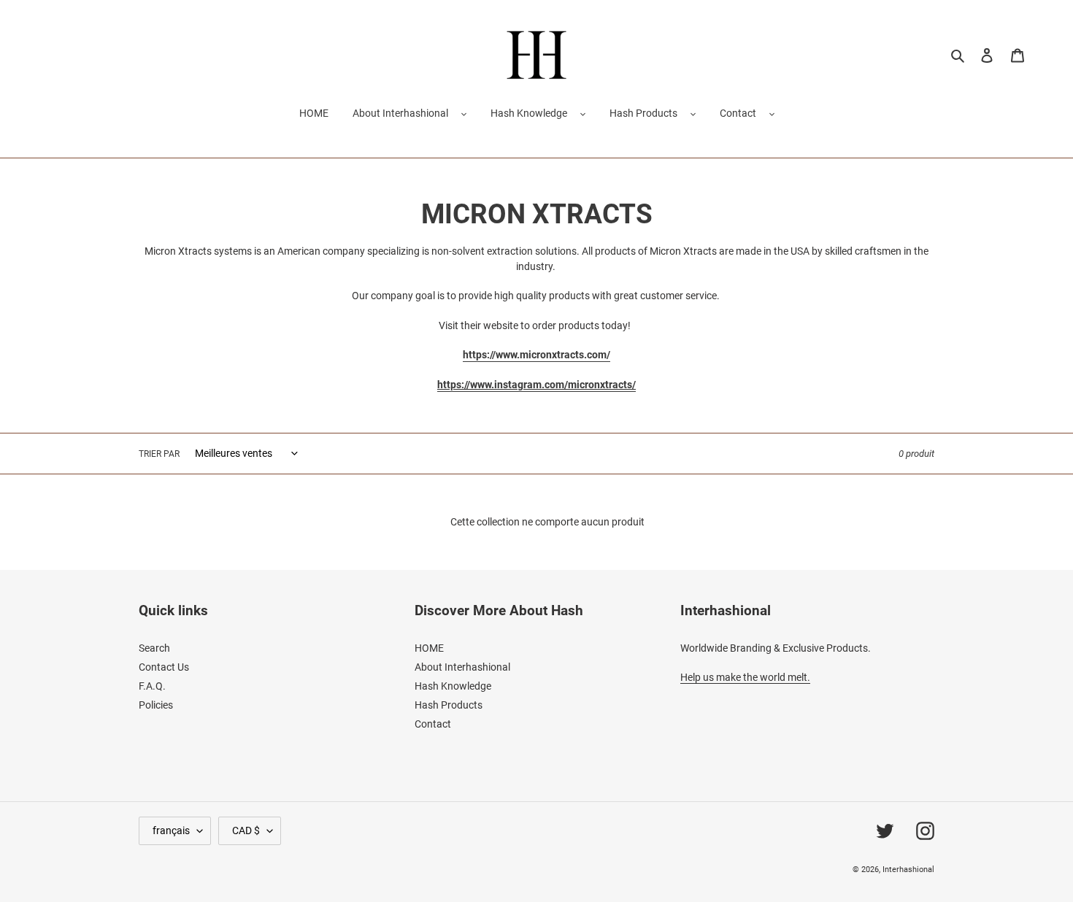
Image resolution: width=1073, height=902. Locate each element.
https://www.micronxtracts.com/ (536, 355)
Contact (738, 113)
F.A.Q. (152, 686)
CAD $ (246, 830)
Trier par (159, 454)
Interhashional (908, 869)
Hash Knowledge (529, 113)
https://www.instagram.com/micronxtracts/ (536, 384)
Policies (156, 705)
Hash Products (643, 113)
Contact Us (164, 667)
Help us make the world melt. (745, 677)
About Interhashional (400, 113)
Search (154, 648)
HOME (429, 648)
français (171, 830)
